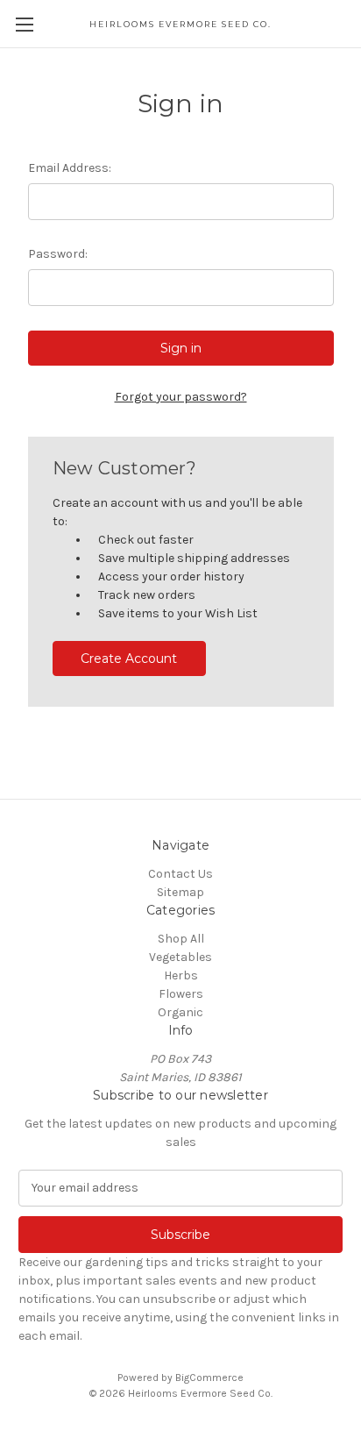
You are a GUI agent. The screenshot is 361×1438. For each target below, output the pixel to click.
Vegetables (180, 957)
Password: (58, 253)
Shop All (181, 938)
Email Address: (69, 167)
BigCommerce (209, 1377)
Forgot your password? (181, 396)
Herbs (181, 975)
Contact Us (180, 873)
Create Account (129, 658)
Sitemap (180, 892)
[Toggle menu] (24, 24)
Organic (180, 1012)
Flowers (181, 993)
